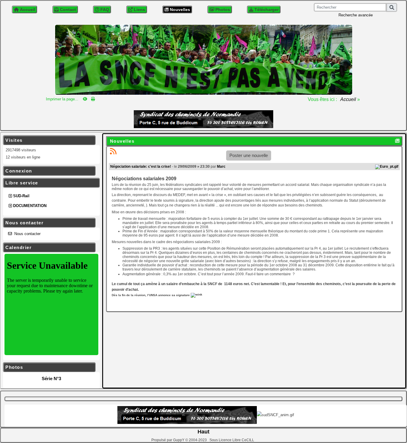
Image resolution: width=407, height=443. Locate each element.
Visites (48, 140)
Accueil (348, 99)
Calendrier (48, 247)
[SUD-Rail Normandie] (203, 59)
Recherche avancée (355, 15)
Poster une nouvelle (248, 155)
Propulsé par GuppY (168, 440)
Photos (48, 367)
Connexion (48, 171)
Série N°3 (51, 378)
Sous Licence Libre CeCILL (232, 440)
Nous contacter (48, 223)
